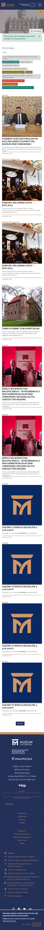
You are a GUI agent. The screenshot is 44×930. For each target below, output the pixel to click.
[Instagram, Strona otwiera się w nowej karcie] (13, 909)
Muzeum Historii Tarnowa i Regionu (21, 857)
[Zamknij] (39, 36)
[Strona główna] (8, 5)
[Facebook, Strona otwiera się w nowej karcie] (18, 909)
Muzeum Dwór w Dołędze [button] (10, 62)
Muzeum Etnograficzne (17, 870)
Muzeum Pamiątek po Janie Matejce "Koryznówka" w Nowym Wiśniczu (20, 884)
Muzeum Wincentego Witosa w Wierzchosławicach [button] (17, 87)
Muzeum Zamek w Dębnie (18, 892)
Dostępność (22, 813)
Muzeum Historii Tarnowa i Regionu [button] (13, 72)
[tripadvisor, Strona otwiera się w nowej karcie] (30, 909)
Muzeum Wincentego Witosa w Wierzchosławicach (20, 865)
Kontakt (22, 823)
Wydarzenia (22, 817)
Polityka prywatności (22, 834)
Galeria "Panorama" (15, 896)
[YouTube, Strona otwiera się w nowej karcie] (24, 909)
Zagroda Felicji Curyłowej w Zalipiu (21, 873)
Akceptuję (36, 924)
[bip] (22, 785)
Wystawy (22, 820)
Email (21, 792)
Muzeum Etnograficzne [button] (9, 84)
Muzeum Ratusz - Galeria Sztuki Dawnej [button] (14, 68)
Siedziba (11, 853)
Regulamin (22, 831)
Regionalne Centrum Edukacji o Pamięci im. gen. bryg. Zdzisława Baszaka (23, 878)
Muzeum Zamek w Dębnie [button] (10, 65)
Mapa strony (22, 840)
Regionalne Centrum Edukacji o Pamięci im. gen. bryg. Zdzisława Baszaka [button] (18, 76)
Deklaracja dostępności (22, 837)
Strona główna (37, 31)
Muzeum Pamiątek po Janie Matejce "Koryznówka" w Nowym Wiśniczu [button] (20, 57)
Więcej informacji (9, 921)
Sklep (22, 843)
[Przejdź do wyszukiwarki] (40, 12)
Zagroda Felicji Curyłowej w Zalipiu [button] (13, 81)
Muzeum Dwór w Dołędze (18, 889)
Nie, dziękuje (26, 924)
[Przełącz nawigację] (40, 5)
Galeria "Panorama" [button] (25, 62)
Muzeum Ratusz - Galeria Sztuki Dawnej (23, 860)
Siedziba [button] (28, 72)
